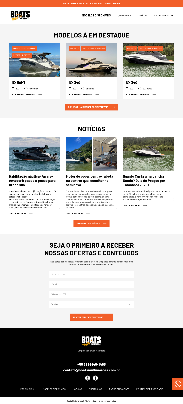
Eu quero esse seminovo (23, 94)
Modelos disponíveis (96, 15)
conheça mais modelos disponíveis (88, 107)
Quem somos (124, 15)
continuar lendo (17, 214)
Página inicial (28, 389)
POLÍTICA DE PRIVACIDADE (149, 389)
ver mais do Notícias (88, 223)
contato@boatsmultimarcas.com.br (91, 370)
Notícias (142, 15)
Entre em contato (164, 15)
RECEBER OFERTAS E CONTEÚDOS (88, 317)
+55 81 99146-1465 (91, 364)
